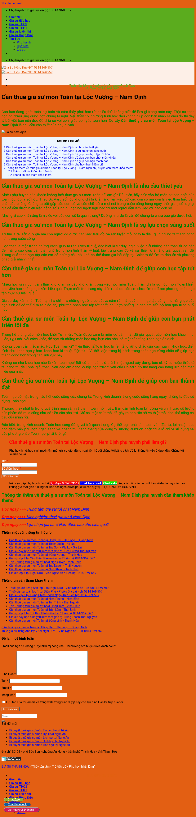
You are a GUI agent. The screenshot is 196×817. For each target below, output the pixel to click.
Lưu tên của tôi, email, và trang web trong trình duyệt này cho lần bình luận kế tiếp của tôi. (64, 702)
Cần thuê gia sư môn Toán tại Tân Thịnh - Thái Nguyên (44, 602)
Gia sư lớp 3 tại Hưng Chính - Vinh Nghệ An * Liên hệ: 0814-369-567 (54, 595)
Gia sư (21, 50)
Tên (5, 461)
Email (6, 688)
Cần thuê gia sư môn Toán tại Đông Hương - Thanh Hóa (45, 555)
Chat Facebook (17, 804)
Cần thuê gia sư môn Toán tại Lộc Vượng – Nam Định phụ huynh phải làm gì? (53, 164)
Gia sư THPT (18, 28)
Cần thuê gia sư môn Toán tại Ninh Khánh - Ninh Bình (43, 569)
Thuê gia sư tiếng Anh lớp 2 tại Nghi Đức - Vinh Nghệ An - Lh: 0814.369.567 (59, 588)
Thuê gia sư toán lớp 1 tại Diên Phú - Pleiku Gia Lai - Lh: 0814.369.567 (55, 591)
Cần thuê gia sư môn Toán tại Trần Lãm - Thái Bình (42, 610)
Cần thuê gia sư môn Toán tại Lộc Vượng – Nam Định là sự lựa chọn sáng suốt (55, 150)
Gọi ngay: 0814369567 (22, 809)
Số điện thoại (11, 468)
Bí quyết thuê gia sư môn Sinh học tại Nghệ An (39, 741)
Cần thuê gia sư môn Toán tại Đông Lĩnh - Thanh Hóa (44, 620)
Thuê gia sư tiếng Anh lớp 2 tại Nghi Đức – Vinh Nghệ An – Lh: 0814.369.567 (52, 631)
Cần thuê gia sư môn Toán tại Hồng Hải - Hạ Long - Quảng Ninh (51, 540)
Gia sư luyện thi (20, 31)
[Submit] (3, 721)
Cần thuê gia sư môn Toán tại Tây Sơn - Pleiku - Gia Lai (45, 547)
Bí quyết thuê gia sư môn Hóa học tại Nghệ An (39, 745)
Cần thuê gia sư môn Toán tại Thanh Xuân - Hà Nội (42, 544)
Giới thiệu (15, 17)
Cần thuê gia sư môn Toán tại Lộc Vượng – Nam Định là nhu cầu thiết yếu (51, 147)
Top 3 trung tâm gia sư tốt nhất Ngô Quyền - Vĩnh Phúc (45, 562)
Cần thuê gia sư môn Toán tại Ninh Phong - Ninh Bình (44, 599)
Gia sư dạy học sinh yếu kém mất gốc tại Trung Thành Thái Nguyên (53, 617)
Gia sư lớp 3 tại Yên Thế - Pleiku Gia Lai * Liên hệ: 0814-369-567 (52, 558)
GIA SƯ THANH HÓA (15, 766)
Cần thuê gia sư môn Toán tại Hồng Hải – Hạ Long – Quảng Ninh (44, 627)
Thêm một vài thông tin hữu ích (30, 171)
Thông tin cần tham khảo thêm (29, 175)
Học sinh (23, 46)
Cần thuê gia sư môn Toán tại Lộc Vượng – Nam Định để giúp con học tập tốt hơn (57, 154)
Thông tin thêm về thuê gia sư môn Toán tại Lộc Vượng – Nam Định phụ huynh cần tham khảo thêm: (68, 168)
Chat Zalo (14, 799)
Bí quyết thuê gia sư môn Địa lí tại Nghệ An (37, 734)
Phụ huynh (24, 42)
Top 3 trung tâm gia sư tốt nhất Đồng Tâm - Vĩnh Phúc (44, 606)
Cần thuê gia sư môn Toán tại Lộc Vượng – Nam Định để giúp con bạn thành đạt (56, 161)
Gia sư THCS (18, 24)
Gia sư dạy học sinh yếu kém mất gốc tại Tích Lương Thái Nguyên (52, 551)
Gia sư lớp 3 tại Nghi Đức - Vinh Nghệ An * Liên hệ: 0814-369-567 (52, 573)
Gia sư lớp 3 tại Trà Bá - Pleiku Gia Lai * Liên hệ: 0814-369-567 (51, 613)
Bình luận (9, 674)
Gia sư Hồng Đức (21, 35)
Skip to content (12, 3)
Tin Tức (14, 39)
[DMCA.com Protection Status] (11, 760)
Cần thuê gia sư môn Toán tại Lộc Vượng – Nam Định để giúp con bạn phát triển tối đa (60, 157)
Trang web (8, 695)
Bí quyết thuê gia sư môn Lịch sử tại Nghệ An (39, 737)
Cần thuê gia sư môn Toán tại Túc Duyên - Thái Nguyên (45, 565)
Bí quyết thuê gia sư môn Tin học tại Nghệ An (39, 730)
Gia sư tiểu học (19, 20)
